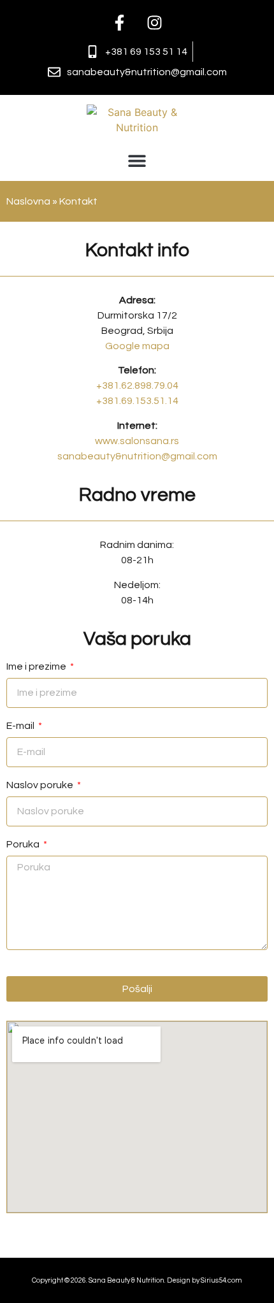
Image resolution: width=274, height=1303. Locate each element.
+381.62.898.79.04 (137, 385)
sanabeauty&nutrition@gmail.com (137, 456)
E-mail (21, 726)
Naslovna (28, 201)
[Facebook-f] (120, 22)
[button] (137, 160)
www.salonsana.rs (137, 441)
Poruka (23, 844)
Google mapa (137, 346)
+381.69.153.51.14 (137, 401)
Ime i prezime (37, 666)
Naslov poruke (40, 785)
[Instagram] (155, 22)
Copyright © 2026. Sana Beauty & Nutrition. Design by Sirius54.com (137, 1280)
